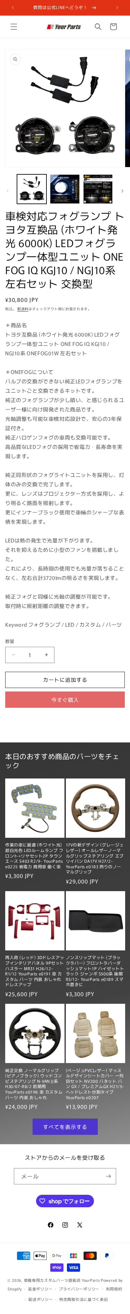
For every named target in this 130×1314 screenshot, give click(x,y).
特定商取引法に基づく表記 (83, 1299)
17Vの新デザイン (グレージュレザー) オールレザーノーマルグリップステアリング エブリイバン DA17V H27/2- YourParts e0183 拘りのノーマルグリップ (95, 858)
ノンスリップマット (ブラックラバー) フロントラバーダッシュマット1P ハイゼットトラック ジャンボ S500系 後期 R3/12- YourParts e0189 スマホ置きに (95, 971)
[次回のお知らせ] (117, 7)
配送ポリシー (40, 1299)
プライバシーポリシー (79, 1288)
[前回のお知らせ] (12, 7)
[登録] (108, 1176)
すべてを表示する (65, 1126)
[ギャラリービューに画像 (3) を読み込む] (98, 189)
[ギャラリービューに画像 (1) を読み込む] (31, 189)
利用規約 (114, 1288)
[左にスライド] (7, 191)
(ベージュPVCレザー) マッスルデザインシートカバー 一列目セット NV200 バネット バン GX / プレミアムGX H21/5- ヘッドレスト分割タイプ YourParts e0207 (95, 1084)
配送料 (22, 308)
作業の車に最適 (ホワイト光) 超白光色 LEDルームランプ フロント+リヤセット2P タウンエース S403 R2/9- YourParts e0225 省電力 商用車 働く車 (34, 855)
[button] (13, 26)
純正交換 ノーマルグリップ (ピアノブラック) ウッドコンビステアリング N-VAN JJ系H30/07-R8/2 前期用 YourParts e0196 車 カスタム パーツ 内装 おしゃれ (33, 1084)
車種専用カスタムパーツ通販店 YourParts (62, 1280)
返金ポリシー (40, 1288)
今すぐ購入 (65, 699)
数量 (10, 641)
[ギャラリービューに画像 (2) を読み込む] (64, 189)
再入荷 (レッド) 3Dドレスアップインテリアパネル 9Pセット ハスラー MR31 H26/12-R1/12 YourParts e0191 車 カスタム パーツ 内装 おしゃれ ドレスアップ (34, 971)
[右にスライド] (122, 191)
